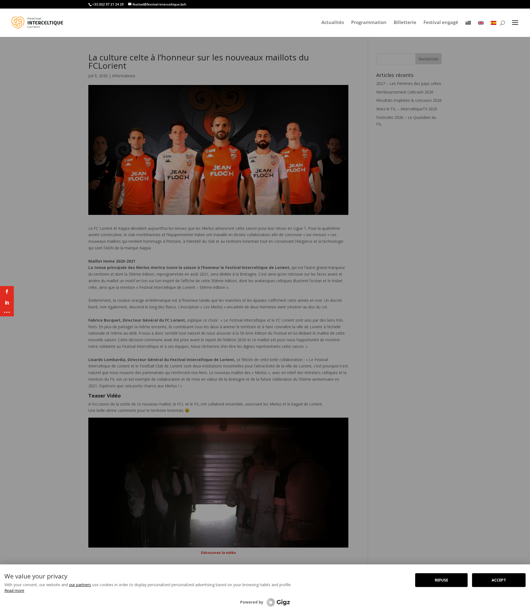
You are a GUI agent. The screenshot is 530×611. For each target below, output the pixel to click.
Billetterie (405, 22)
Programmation (368, 22)
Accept (499, 580)
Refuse (441, 580)
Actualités (332, 22)
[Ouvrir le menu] (515, 23)
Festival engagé (440, 22)
